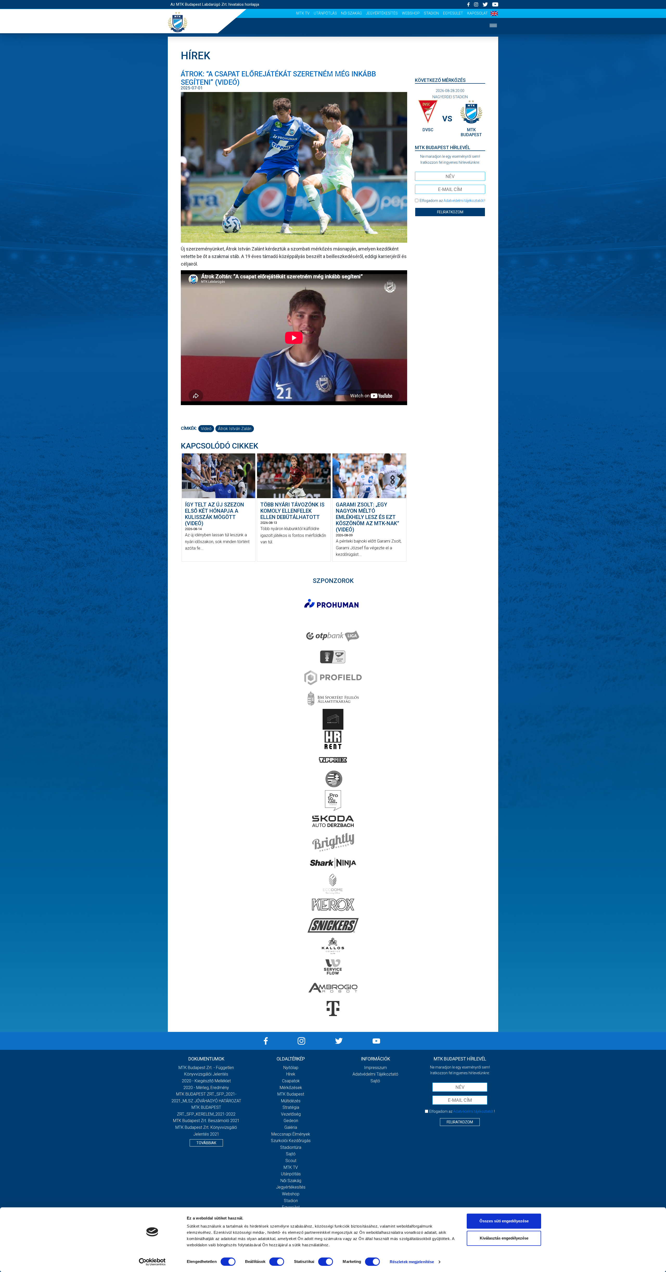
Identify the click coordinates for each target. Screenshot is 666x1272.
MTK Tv (303, 13)
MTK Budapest (290, 1094)
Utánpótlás (325, 13)
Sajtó (291, 1153)
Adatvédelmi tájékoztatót (464, 201)
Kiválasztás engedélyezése (504, 1238)
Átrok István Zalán (234, 428)
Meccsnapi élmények (290, 1134)
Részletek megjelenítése (412, 1262)
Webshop (411, 13)
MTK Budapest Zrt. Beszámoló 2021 (206, 1120)
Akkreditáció (333, 153)
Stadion (431, 13)
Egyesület (453, 13)
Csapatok (333, 74)
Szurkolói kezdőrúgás (291, 1140)
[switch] (276, 1261)
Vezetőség (291, 1114)
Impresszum (375, 1067)
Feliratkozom (450, 212)
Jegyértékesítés (382, 13)
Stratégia (291, 1107)
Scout (290, 1160)
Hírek (333, 58)
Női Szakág (351, 13)
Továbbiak (206, 1143)
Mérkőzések (333, 89)
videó (206, 428)
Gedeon (291, 1120)
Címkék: (189, 428)
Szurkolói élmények (333, 137)
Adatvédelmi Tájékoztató (375, 1074)
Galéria (333, 121)
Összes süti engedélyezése (504, 1221)
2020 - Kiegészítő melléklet (206, 1080)
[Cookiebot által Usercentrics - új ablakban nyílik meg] (152, 1262)
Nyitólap (333, 42)
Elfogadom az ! (452, 201)
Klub (333, 105)
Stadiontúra (290, 1147)
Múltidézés (290, 1100)
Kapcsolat (477, 13)
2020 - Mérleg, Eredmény (206, 1087)
